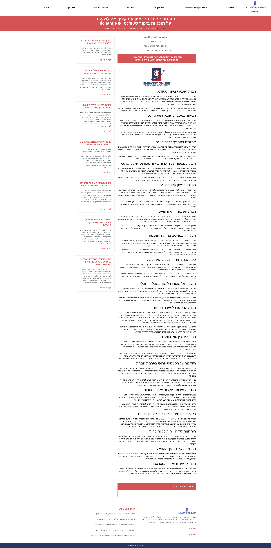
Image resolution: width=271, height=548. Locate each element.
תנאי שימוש (192, 535)
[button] (120, 486)
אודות (46, 8)
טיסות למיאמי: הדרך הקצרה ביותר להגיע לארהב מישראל (115, 525)
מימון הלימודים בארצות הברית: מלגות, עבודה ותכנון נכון (116, 514)
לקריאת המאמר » (105, 60)
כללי (158, 28)
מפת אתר (192, 528)
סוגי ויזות (130, 8)
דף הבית (163, 28)
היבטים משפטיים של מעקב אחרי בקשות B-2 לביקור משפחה (97, 222)
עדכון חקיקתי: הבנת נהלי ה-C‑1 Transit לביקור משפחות (116, 530)
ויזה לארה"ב (230, 8)
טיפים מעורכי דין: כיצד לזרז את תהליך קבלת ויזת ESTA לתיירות (113, 536)
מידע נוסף (71, 8)
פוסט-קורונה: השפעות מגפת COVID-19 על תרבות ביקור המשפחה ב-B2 (97, 262)
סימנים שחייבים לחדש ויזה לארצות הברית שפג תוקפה (116, 519)
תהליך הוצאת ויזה (101, 8)
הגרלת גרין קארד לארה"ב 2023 (195, 8)
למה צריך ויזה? (158, 8)
